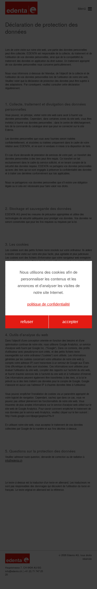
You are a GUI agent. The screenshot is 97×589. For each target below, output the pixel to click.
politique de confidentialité (48, 304)
